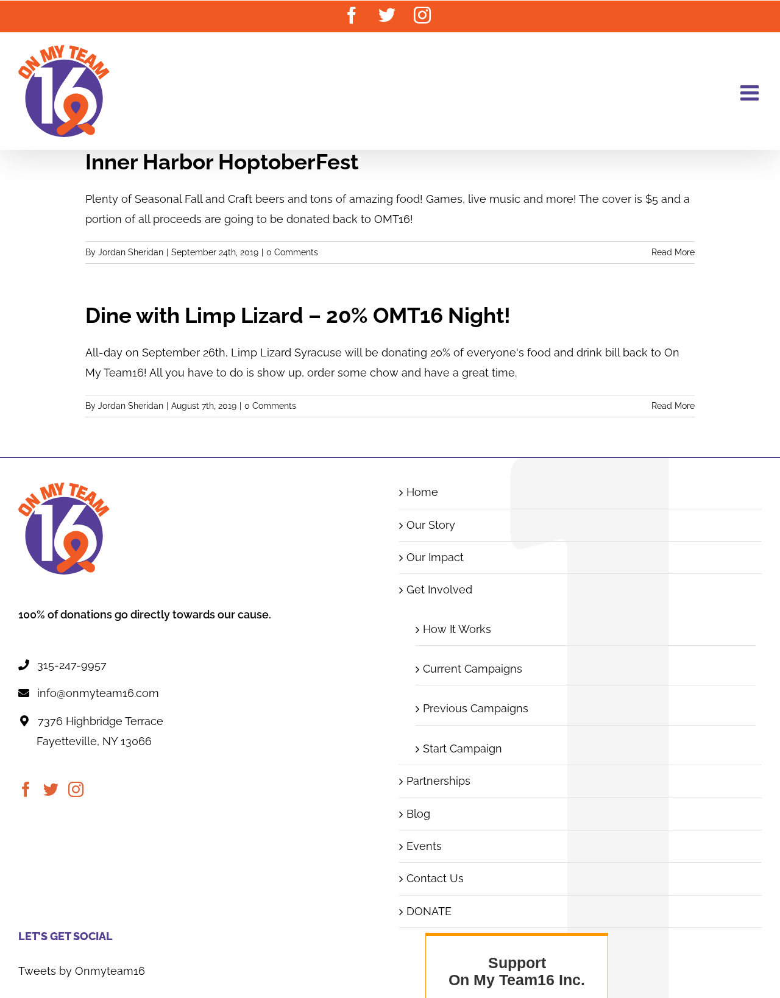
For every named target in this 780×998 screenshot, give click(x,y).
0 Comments (292, 252)
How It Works (457, 629)
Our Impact (435, 557)
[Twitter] (50, 789)
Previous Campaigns (475, 708)
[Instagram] (75, 789)
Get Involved (439, 589)
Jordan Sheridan (130, 252)
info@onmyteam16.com (98, 693)
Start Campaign (462, 748)
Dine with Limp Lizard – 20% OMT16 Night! (298, 315)
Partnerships (438, 780)
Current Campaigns (472, 668)
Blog (418, 813)
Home (422, 492)
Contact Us (435, 878)
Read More (673, 252)
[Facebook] (26, 789)
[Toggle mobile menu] (751, 92)
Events (424, 846)
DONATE (429, 911)
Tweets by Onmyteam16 (81, 970)
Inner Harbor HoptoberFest (221, 161)
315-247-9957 (72, 665)
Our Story (430, 524)
